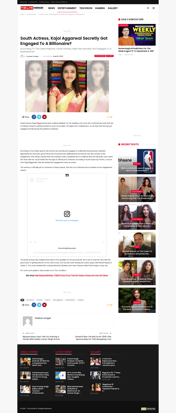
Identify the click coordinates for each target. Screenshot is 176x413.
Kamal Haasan (70, 300)
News (51, 8)
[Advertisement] (67, 23)
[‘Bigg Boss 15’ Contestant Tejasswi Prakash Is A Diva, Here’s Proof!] (95, 387)
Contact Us (33, 2)
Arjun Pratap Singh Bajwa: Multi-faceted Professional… (40, 389)
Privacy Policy (44, 2)
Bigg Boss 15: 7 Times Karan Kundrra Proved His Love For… (111, 374)
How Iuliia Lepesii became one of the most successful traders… (137, 308)
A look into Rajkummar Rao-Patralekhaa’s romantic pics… (109, 362)
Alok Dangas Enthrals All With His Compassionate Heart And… (40, 362)
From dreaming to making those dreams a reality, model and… (137, 280)
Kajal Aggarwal (51, 252)
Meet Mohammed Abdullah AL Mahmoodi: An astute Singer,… (75, 389)
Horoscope (123, 25)
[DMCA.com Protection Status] (148, 409)
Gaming (100, 8)
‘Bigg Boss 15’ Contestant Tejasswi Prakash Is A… (110, 387)
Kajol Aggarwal (58, 300)
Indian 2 (47, 300)
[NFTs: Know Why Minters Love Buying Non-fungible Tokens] (60, 375)
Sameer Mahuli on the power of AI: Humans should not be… (137, 252)
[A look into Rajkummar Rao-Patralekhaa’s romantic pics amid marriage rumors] (95, 361)
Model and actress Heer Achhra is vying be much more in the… (137, 224)
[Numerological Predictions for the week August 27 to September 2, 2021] (137, 35)
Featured (40, 300)
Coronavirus (30, 300)
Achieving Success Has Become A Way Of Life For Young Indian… (40, 375)
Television (85, 8)
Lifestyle (137, 164)
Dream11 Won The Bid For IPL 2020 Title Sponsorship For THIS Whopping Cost (93, 337)
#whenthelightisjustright (67, 248)
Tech (137, 247)
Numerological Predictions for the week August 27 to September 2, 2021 (136, 49)
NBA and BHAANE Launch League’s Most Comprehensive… (137, 169)
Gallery (113, 8)
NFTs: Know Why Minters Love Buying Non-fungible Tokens (76, 375)
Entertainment (67, 8)
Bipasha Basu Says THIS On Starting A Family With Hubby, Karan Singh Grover (41, 337)
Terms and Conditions (59, 2)
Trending (80, 300)
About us (23, 2)
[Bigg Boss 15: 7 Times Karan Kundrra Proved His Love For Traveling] (95, 375)
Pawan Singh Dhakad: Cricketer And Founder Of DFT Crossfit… (76, 362)
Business (137, 302)
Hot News (110, 56)
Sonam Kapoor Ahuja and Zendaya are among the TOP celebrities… (137, 197)
